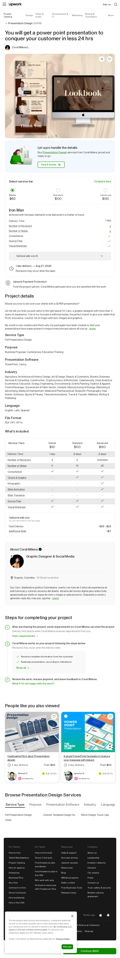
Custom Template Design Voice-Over (60, 814)
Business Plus (16, 877)
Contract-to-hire (17, 887)
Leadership (93, 857)
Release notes (68, 892)
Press (90, 877)
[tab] (15, 804)
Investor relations (97, 862)
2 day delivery (20, 765)
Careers (92, 867)
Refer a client (68, 882)
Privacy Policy (63, 939)
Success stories (69, 857)
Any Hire (13, 882)
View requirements (23, 636)
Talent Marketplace (19, 857)
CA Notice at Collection (87, 925)
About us (92, 852)
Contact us (93, 882)
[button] (56, 135)
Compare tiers (102, 181)
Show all (21, 667)
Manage (67, 947)
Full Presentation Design (18, 814)
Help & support (69, 852)
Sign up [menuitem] (107, 4)
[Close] (72, 916)
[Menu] (4, 4)
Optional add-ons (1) (27, 256)
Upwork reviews (69, 862)
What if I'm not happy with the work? (33, 683)
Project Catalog (8, 15)
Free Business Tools (71, 887)
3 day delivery (76, 765)
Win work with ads (44, 880)
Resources (66, 867)
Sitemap (89, 931)
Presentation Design (54, 152)
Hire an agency (17, 867)
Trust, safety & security (99, 887)
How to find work (43, 852)
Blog (63, 872)
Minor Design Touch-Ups (95, 814)
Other (8, 820)
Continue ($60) (90, 951)
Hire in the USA (16, 902)
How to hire (14, 852)
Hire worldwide (17, 897)
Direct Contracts (17, 892)
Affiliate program (69, 877)
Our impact (93, 872)
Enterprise (14, 872)
